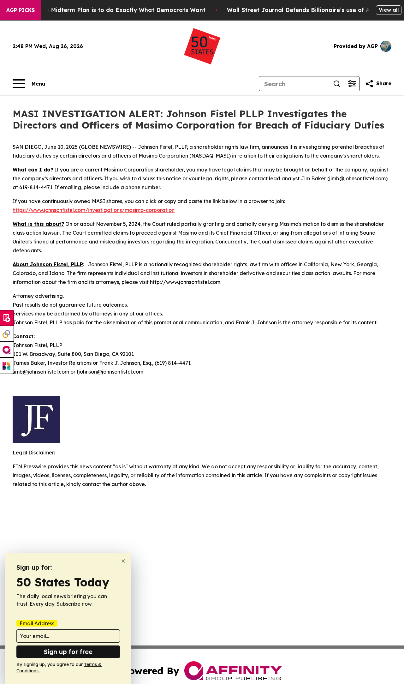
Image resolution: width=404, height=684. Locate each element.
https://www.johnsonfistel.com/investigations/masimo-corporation (94, 210)
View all (389, 10)
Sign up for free (68, 652)
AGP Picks (20, 10)
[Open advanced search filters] (351, 83)
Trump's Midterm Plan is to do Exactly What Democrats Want (115, 10)
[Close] (123, 561)
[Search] (336, 83)
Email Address (37, 623)
